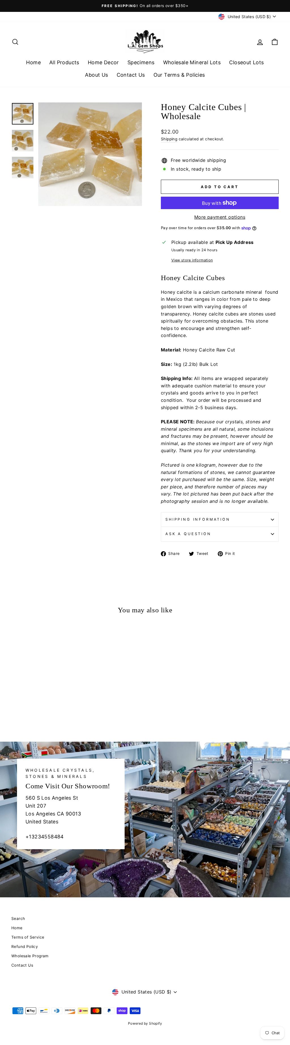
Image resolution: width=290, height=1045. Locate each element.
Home (33, 62)
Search (18, 918)
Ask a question (188, 534)
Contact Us (131, 75)
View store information (192, 260)
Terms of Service (27, 937)
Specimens (141, 62)
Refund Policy (24, 946)
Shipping (169, 139)
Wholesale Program (30, 956)
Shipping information (197, 519)
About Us (96, 75)
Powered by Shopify (145, 1023)
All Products (64, 62)
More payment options (219, 217)
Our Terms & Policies (179, 75)
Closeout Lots (246, 62)
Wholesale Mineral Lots (192, 62)
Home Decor (103, 62)
